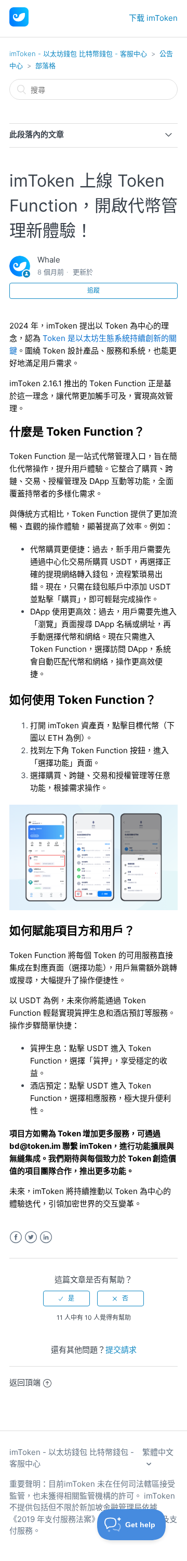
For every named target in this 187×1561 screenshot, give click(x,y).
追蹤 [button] (93, 290)
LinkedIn (45, 1237)
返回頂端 (25, 1382)
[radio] (66, 1298)
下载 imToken (153, 18)
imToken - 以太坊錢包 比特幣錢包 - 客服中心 (78, 53)
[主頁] (19, 24)
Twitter (30, 1237)
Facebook (15, 1237)
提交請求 (121, 1350)
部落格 (45, 65)
